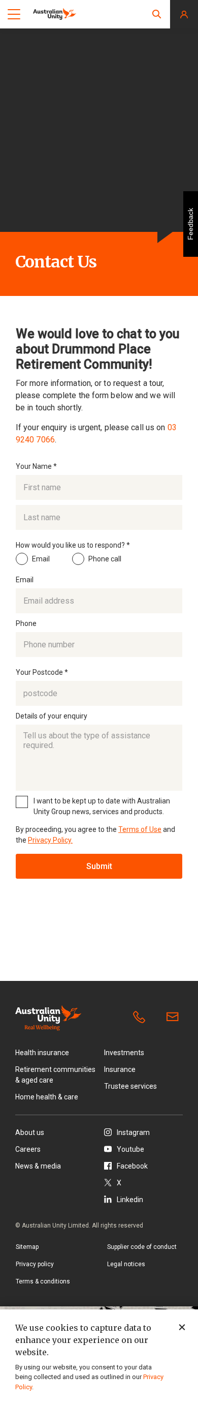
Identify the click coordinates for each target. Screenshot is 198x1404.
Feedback (190, 224)
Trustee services (130, 1086)
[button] (157, 14)
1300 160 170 (141, 1017)
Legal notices (126, 1264)
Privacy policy (35, 1264)
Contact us (175, 1017)
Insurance (120, 1069)
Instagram (133, 1132)
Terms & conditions (43, 1281)
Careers (28, 1149)
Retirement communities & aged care (55, 1074)
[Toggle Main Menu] (14, 14)
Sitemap (27, 1246)
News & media (38, 1166)
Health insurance (42, 1053)
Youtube (130, 1149)
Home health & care (46, 1097)
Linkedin (130, 1200)
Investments (124, 1053)
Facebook (132, 1166)
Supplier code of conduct (142, 1246)
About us (29, 1132)
